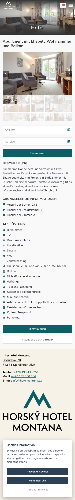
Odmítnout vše (37, 480)
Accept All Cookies (37, 471)
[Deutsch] (63, 5)
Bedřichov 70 (12, 360)
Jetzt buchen (37, 329)
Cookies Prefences (37, 489)
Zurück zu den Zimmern (39, 340)
